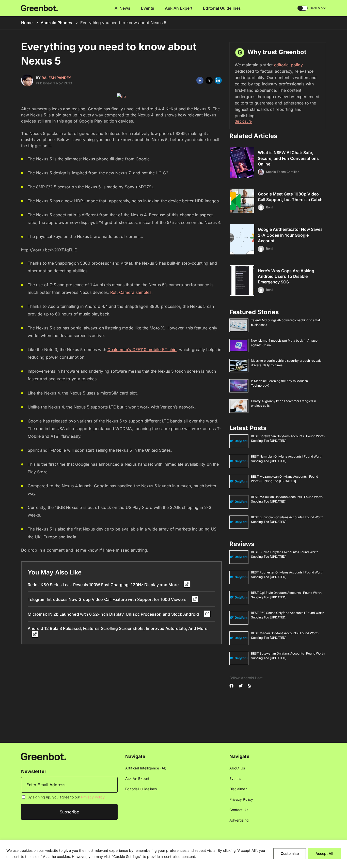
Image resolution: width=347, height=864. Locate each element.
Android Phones (56, 22)
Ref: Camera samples (130, 292)
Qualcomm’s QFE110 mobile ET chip (142, 349)
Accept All (324, 853)
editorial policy (288, 64)
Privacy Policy (92, 797)
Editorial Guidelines (222, 8)
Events (147, 8)
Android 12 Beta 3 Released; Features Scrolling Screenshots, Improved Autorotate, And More (117, 628)
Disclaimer (238, 789)
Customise (290, 853)
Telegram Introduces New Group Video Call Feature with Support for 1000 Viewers (108, 599)
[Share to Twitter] (209, 80)
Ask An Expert (178, 8)
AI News (123, 8)
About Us (237, 768)
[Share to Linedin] (218, 80)
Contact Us (238, 810)
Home (27, 22)
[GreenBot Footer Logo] (43, 756)
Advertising (239, 820)
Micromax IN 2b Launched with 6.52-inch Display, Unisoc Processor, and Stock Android (114, 614)
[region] (173, 852)
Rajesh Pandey (56, 77)
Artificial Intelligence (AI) (145, 768)
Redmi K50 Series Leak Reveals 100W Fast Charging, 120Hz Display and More (104, 584)
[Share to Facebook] (199, 80)
